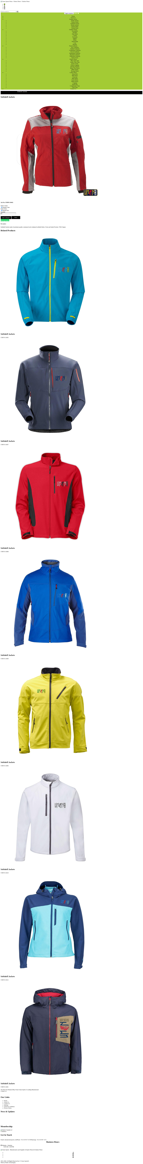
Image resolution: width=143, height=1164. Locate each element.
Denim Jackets (75, 25)
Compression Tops (75, 86)
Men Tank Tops (75, 60)
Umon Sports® (25, 1161)
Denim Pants (75, 28)
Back (15, 217)
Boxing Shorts (75, 71)
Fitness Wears (73, 59)
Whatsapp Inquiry (5, 220)
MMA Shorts (74, 69)
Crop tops (74, 77)
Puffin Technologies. (10, 1162)
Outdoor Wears (73, 29)
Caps (74, 43)
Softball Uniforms (75, 49)
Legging (75, 83)
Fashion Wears (73, 19)
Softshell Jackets (75, 23)
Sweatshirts (75, 31)
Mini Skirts (75, 78)
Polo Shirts (75, 34)
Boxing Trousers (75, 66)
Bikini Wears (74, 81)
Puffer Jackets (74, 20)
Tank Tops (75, 87)
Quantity (3, 212)
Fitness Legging (75, 65)
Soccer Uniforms (74, 52)
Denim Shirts (74, 26)
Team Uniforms (73, 46)
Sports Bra (75, 84)
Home (73, 16)
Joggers (75, 38)
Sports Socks (74, 57)
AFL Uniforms (75, 47)
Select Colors (4, 205)
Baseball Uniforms (75, 54)
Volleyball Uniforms (75, 56)
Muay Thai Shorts (75, 68)
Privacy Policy (8, 1108)
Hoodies (75, 32)
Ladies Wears (73, 72)
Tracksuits (74, 37)
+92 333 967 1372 (41, 1139)
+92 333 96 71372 (25, 1139)
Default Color (6, 207)
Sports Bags (75, 41)
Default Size (5, 210)
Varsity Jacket (74, 22)
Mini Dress (75, 75)
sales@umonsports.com (10, 1139)
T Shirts (75, 35)
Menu (76, 13)
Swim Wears (75, 80)
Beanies (75, 44)
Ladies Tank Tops (75, 62)
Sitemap (6, 1105)
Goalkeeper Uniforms (75, 50)
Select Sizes (4, 209)
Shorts (74, 40)
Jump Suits (75, 74)
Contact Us (73, 89)
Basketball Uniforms (74, 53)
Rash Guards (74, 63)
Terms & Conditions (9, 1106)
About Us (73, 17)
